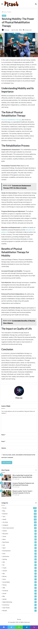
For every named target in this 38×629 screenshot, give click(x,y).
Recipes (4, 610)
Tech (3, 516)
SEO (3, 562)
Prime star (19, 398)
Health (9, 12)
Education (5, 533)
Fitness (4, 585)
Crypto (4, 568)
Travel (4, 536)
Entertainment (6, 550)
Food (3, 553)
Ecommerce (5, 605)
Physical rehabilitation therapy (11, 119)
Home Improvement (8, 528)
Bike (3, 596)
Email (3, 441)
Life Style (5, 522)
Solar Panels (6, 607)
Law (3, 545)
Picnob (4, 508)
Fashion (4, 530)
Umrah (4, 593)
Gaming (4, 559)
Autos (4, 579)
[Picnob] (11, 4)
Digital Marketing (7, 602)
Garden (4, 599)
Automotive (5, 556)
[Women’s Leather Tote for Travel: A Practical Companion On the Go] (6, 493)
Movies (4, 576)
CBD (3, 587)
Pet (3, 565)
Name (3, 434)
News (4, 539)
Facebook (5, 590)
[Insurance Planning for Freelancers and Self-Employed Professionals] (6, 485)
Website (3, 448)
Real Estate (5, 542)
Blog (3, 511)
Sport (4, 548)
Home (5, 12)
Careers (4, 570)
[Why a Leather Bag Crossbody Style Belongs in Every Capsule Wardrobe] (6, 477)
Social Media (6, 582)
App (3, 573)
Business (5, 513)
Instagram (5, 525)
